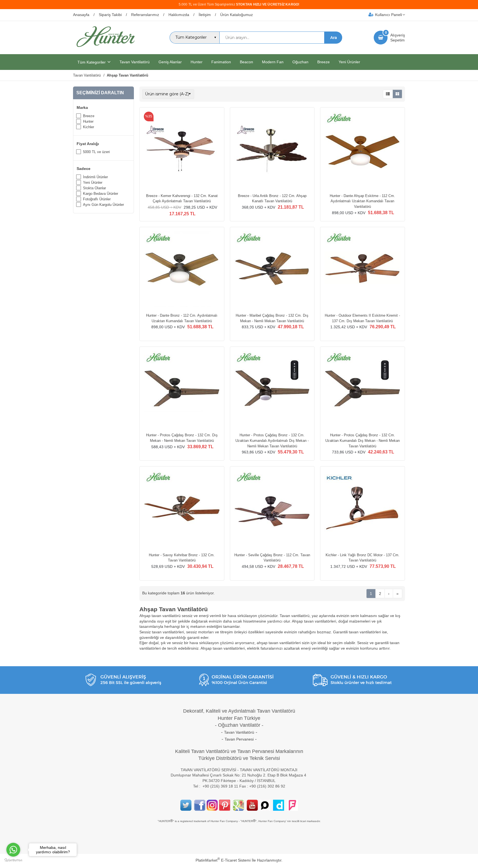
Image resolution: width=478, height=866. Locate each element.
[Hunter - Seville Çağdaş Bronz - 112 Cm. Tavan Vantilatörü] (272, 509)
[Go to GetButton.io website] (13, 860)
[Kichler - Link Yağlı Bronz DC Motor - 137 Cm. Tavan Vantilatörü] (362, 509)
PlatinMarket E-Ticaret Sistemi (223, 860)
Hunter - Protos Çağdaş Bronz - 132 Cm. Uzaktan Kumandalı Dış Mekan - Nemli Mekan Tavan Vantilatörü (362, 440)
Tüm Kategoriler (91, 62)
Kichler (88, 127)
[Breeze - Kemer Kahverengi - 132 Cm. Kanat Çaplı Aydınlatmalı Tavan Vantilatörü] (182, 150)
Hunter (88, 121)
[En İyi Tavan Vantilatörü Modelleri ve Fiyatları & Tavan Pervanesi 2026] (105, 49)
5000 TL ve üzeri (96, 152)
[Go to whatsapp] (13, 850)
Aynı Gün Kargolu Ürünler (103, 205)
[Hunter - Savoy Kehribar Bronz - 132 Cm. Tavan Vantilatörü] (182, 509)
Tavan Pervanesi (239, 739)
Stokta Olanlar (94, 188)
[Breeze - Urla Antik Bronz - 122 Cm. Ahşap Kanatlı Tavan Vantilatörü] (272, 150)
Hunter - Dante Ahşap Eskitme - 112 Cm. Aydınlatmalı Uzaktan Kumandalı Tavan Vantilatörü (362, 201)
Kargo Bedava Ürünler (100, 193)
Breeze (88, 116)
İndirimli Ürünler (95, 177)
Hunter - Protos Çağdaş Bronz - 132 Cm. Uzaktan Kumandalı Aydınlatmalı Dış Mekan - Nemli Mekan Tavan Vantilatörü (272, 440)
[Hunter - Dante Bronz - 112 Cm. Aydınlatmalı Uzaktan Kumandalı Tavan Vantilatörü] (182, 270)
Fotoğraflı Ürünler (97, 199)
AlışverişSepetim (397, 37)
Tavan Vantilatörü (239, 732)
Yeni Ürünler (92, 182)
